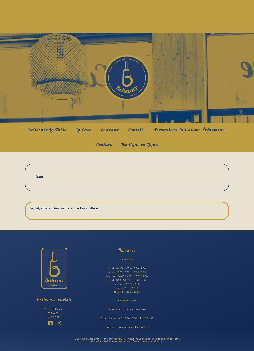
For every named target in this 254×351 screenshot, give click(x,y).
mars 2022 (127, 25)
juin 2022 (127, 19)
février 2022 (127, 29)
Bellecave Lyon (127, 78)
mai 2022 (127, 22)
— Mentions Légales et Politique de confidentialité (152, 338)
